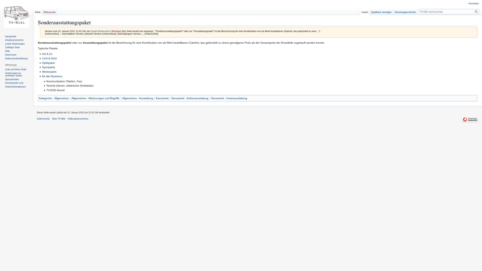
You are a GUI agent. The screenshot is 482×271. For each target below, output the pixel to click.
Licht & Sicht (49, 58)
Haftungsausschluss (78, 118)
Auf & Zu (47, 53)
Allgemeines (61, 98)
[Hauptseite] (17, 15)
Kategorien (45, 98)
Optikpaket (48, 62)
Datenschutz (43, 118)
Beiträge (116, 31)
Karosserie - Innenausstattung (229, 98)
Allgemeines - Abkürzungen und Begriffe (95, 98)
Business (56, 76)
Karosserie (162, 98)
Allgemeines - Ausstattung (137, 98)
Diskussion (104, 31)
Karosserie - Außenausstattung (190, 98)
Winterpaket (49, 71)
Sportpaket (48, 67)
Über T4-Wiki (58, 118)
